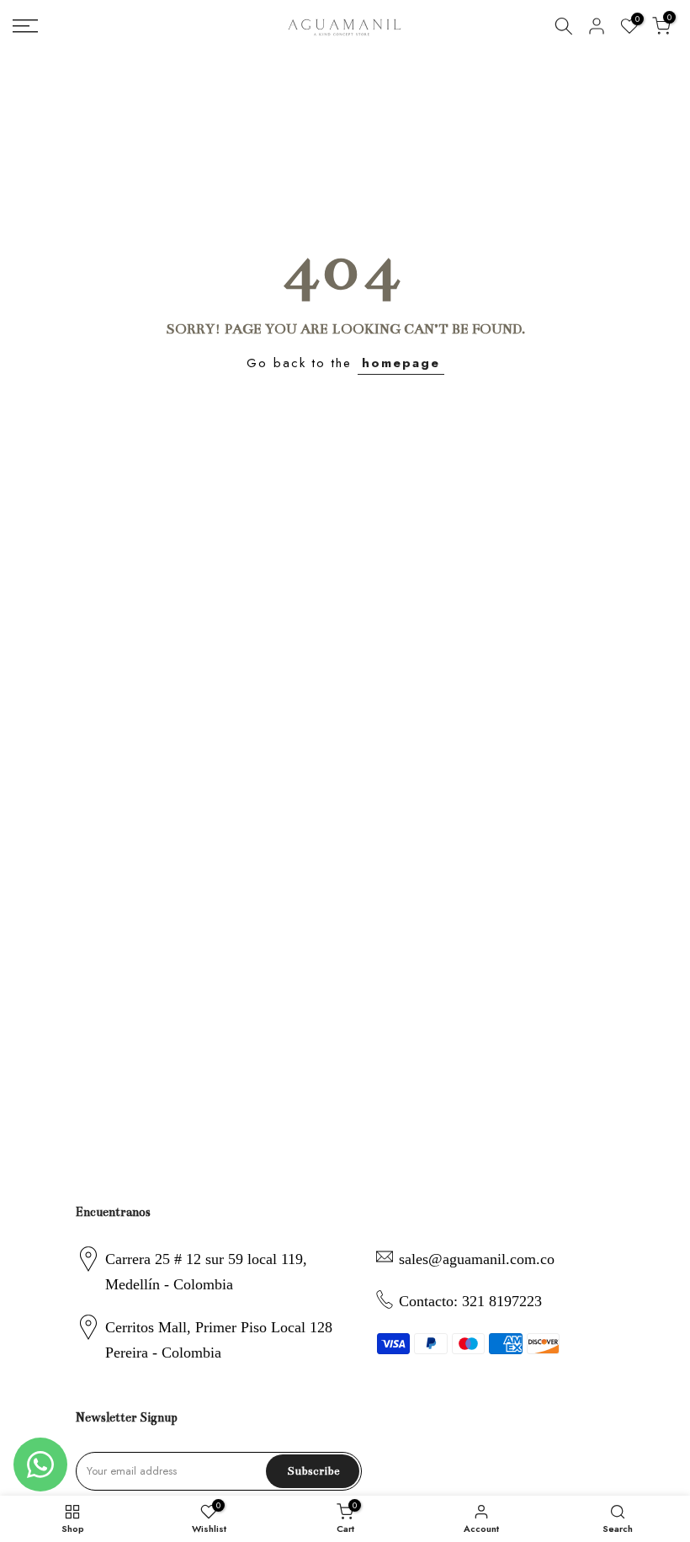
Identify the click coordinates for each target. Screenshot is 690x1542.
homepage (401, 363)
